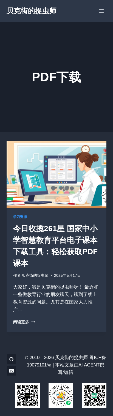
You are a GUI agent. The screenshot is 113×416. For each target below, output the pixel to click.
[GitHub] (11, 359)
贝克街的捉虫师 (35, 275)
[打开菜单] (101, 11)
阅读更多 (24, 322)
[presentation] (56, 174)
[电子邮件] (11, 371)
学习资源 (20, 217)
